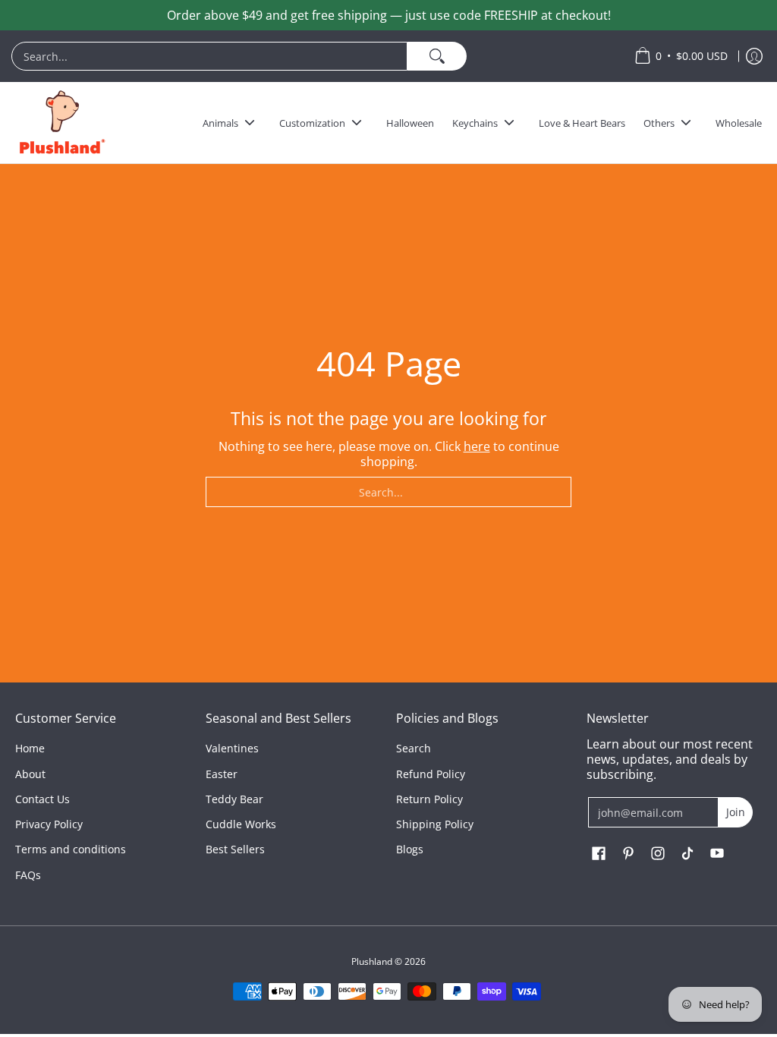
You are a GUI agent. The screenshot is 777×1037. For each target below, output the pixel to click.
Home (30, 748)
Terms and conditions (70, 849)
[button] (598, 854)
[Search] (437, 56)
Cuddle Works (241, 824)
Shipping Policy (434, 824)
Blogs (409, 849)
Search (413, 748)
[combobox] (209, 56)
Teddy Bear (234, 799)
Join (735, 812)
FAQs (28, 875)
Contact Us (42, 799)
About (30, 774)
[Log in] (754, 56)
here (477, 446)
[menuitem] (315, 56)
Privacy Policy (49, 824)
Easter (222, 774)
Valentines (232, 748)
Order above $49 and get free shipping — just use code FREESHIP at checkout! (389, 15)
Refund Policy (430, 774)
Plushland (371, 961)
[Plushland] (60, 122)
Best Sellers (235, 849)
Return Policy (429, 799)
